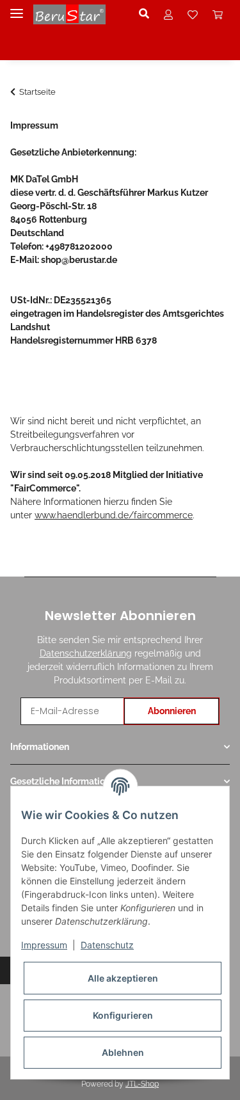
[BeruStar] (69, 14)
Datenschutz (107, 944)
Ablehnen (123, 1052)
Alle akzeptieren (123, 978)
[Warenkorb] (217, 14)
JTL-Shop (142, 1084)
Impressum (44, 944)
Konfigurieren (123, 1015)
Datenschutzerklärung (86, 653)
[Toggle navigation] (16, 8)
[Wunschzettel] (192, 14)
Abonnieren (172, 711)
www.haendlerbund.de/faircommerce (114, 515)
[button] (147, 14)
